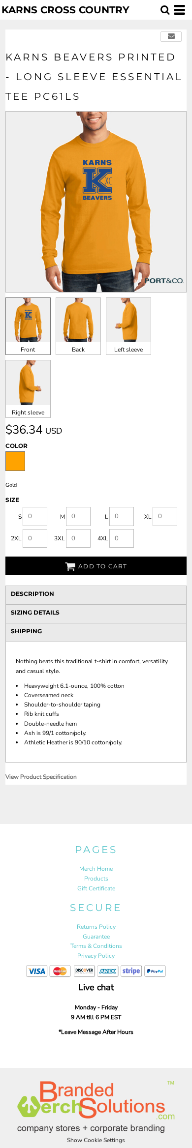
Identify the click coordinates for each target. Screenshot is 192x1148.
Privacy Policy (96, 956)
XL (148, 517)
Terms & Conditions (96, 946)
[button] (165, 10)
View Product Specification (41, 777)
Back (78, 349)
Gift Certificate (96, 888)
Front (28, 349)
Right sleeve (28, 412)
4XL (102, 538)
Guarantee (96, 937)
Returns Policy (96, 927)
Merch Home (96, 869)
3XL (59, 538)
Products (96, 879)
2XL (16, 538)
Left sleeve (128, 349)
